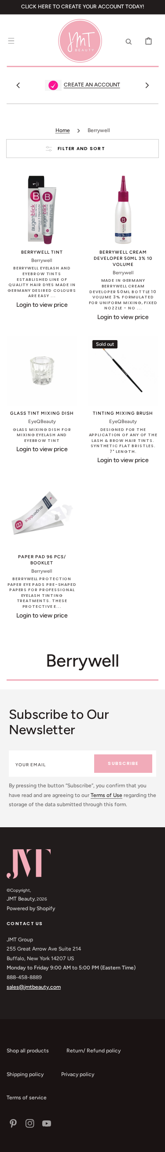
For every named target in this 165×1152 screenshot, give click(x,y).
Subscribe (123, 763)
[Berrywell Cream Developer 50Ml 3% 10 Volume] (123, 210)
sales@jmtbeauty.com (34, 987)
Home (62, 130)
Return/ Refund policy (93, 1051)
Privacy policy (77, 1074)
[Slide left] (18, 85)
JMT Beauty (21, 899)
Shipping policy (25, 1074)
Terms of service (27, 1098)
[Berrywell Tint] (42, 210)
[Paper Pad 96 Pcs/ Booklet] (42, 514)
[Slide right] (147, 85)
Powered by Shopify (31, 908)
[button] (11, 40)
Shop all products (28, 1051)
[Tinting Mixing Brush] (123, 371)
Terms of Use (106, 795)
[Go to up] (154, 1141)
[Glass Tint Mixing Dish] (42, 371)
